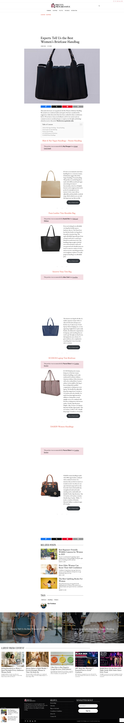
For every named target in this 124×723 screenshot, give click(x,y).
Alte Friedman (51, 604)
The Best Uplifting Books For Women (71, 580)
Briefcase (44, 599)
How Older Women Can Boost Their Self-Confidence (70, 566)
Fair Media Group (97, 721)
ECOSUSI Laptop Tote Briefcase (50, 133)
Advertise (52, 706)
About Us (52, 714)
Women (56, 599)
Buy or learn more (73, 202)
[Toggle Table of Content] (80, 124)
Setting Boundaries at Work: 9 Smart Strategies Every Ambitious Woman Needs (12, 670)
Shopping (48, 14)
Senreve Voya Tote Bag (48, 131)
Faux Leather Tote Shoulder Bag (50, 129)
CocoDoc (75, 277)
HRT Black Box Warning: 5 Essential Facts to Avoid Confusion (84, 670)
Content (43, 14)
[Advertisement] (62, 26)
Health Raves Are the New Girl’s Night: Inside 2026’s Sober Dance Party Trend (110, 670)
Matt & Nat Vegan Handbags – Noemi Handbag (53, 127)
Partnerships (53, 703)
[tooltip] (114, 1)
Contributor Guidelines (56, 711)
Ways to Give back (54, 708)
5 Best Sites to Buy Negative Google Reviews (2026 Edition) (61, 668)
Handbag (50, 599)
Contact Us (53, 716)
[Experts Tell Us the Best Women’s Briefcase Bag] (31, 627)
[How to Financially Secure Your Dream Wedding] (93, 627)
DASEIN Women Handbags (49, 135)
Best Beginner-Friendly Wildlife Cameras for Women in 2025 (71, 552)
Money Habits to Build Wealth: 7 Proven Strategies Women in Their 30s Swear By (37, 670)
